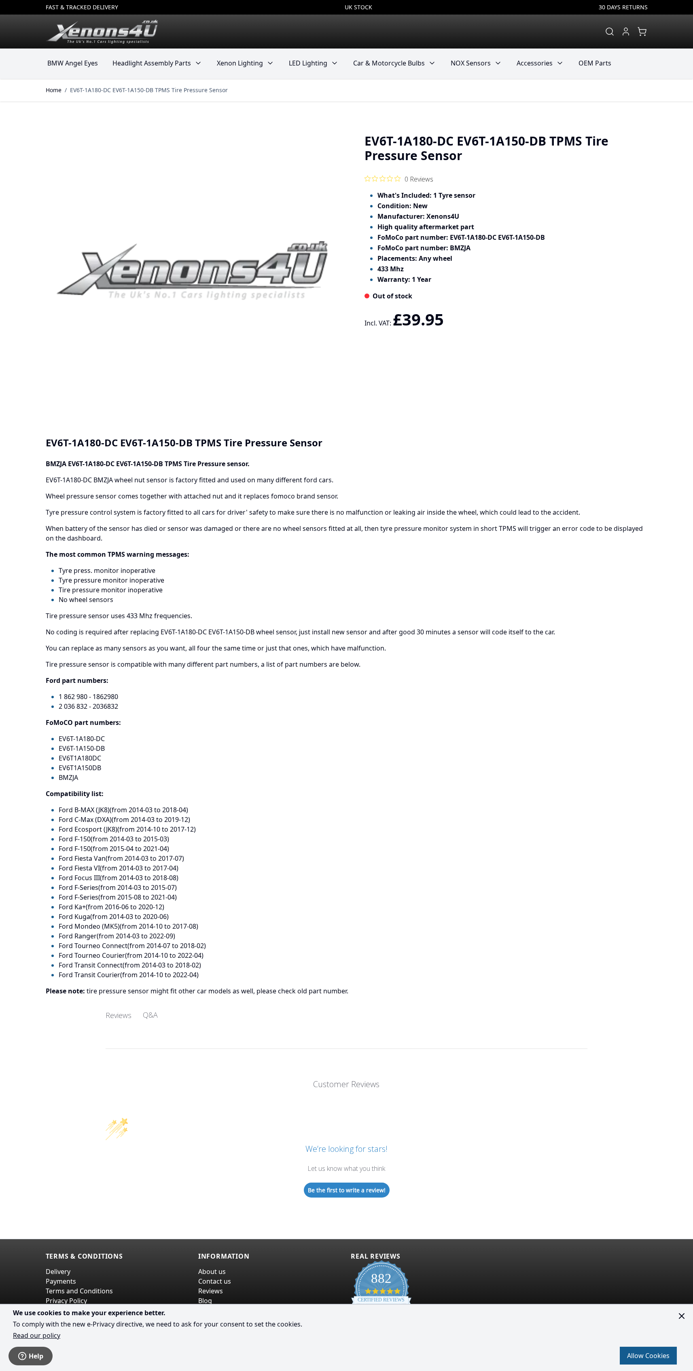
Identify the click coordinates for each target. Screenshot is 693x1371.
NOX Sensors (471, 63)
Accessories (535, 63)
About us (212, 1271)
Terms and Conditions (79, 1291)
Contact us (214, 1281)
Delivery (58, 1271)
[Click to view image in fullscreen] (192, 270)
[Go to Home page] (102, 31)
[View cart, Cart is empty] (642, 31)
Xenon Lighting (240, 63)
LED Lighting (308, 63)
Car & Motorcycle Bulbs (389, 63)
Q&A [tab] (150, 1015)
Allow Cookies (648, 1355)
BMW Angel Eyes (72, 63)
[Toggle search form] (609, 31)
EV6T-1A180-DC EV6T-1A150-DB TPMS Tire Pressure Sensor (149, 90)
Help (36, 1356)
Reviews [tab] (118, 1015)
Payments (61, 1281)
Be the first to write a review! (347, 1190)
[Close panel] (681, 1316)
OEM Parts (595, 63)
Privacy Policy (66, 1300)
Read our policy (36, 1335)
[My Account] (626, 31)
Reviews (210, 1291)
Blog (205, 1300)
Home (53, 90)
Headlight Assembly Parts (151, 63)
